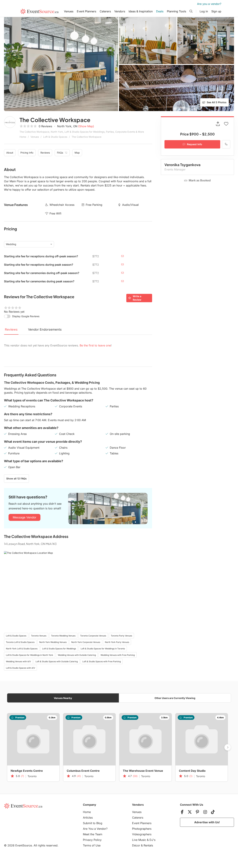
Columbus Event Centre (83, 770)
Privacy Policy (92, 840)
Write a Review (137, 298)
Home (23, 136)
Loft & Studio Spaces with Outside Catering (57, 661)
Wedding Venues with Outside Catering (77, 655)
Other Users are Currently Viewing (175, 698)
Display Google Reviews (25, 316)
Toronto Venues (38, 635)
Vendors (119, 11)
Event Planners (86, 11)
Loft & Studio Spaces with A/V (20, 668)
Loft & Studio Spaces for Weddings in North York (29, 655)
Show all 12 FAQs (16, 478)
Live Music (139, 840)
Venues (68, 11)
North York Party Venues (117, 642)
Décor (136, 845)
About (9, 152)
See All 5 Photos (217, 102)
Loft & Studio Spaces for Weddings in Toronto (103, 648)
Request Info (194, 144)
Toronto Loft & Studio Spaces (20, 642)
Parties (114, 406)
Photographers (141, 828)
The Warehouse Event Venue (143, 770)
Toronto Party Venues (121, 635)
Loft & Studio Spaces (55, 136)
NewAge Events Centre (27, 770)
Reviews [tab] (11, 329)
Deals (159, 11)
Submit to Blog (92, 823)
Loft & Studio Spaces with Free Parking (101, 661)
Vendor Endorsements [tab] (45, 329)
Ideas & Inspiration (141, 11)
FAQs (62, 152)
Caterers (105, 11)
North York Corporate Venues (85, 642)
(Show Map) (86, 126)
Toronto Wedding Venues (63, 635)
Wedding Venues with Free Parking (118, 655)
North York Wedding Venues (53, 642)
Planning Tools (176, 11)
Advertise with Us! (207, 822)
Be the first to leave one (95, 345)
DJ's (152, 840)
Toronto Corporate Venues (93, 635)
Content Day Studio (192, 770)
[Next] (227, 747)
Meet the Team (92, 834)
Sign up (216, 11)
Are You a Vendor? (95, 828)
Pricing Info (26, 152)
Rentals (148, 845)
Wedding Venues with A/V (18, 661)
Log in (204, 11)
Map (77, 152)
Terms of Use (92, 845)
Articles (88, 817)
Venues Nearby (63, 698)
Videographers (141, 834)
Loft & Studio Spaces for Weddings (59, 648)
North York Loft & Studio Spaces (21, 648)
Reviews (45, 152)
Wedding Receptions (21, 406)
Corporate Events (70, 406)
